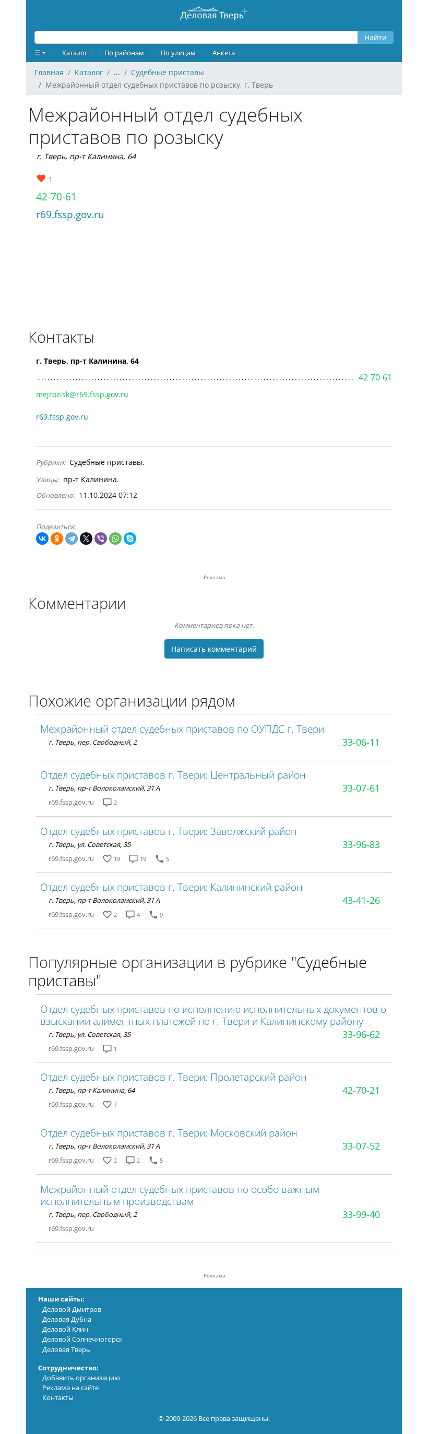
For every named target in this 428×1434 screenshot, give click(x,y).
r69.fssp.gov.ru (70, 214)
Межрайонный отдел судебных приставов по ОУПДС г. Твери (182, 729)
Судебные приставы (105, 462)
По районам (124, 52)
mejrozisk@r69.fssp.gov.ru (82, 394)
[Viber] (100, 538)
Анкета (223, 52)
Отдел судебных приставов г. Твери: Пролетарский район (173, 1077)
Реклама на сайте (70, 1387)
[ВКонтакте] (42, 538)
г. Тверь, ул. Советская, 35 (89, 844)
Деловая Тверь (66, 1349)
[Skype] (130, 538)
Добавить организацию (81, 1377)
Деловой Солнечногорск (82, 1339)
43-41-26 (361, 900)
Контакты (58, 1397)
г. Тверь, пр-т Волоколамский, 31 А (104, 788)
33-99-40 (361, 1214)
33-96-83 (361, 844)
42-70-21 (361, 1090)
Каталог (75, 52)
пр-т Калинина (90, 479)
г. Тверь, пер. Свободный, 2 (93, 742)
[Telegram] (71, 538)
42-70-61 (56, 196)
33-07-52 (361, 1146)
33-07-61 (361, 788)
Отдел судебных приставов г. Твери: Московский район (169, 1133)
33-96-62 (361, 1034)
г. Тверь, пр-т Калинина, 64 (86, 156)
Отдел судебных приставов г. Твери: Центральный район (173, 775)
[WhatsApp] (115, 538)
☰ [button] (37, 52)
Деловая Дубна (66, 1319)
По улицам (178, 52)
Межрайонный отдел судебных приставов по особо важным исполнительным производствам (179, 1195)
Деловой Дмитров (71, 1309)
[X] (86, 538)
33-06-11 (361, 742)
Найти (375, 37)
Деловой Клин (65, 1329)
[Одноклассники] (57, 538)
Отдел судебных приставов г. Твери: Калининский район (171, 887)
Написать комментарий (214, 649)
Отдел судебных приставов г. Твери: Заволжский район (168, 831)
